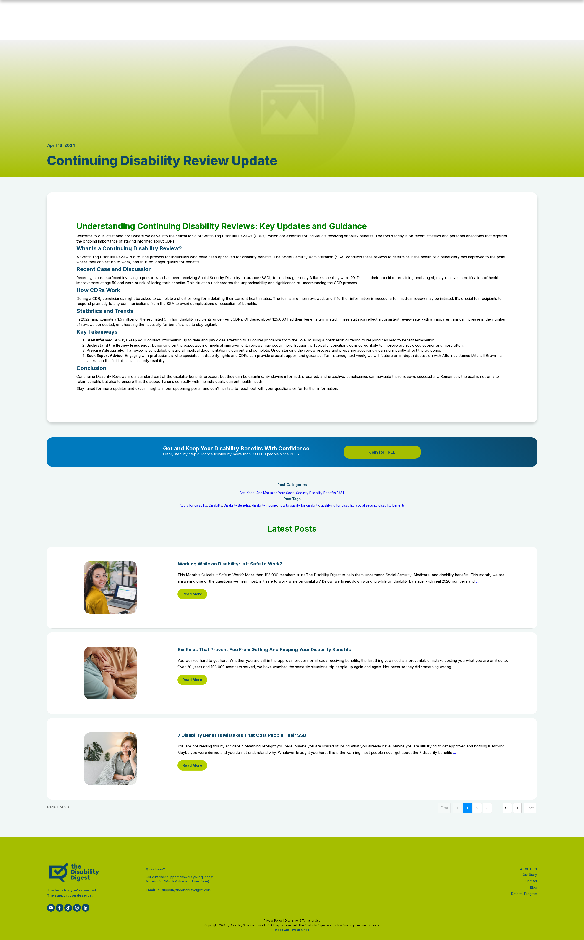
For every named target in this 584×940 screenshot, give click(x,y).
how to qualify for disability (299, 505)
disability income (264, 505)
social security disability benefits (380, 505)
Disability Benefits (237, 505)
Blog (533, 887)
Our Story (530, 875)
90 (507, 808)
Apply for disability (193, 505)
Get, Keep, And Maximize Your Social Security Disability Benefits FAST (292, 493)
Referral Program (524, 894)
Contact (531, 881)
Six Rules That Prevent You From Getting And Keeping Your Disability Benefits (292, 673)
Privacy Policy (273, 920)
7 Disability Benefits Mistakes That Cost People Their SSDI (292, 759)
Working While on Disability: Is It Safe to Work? (292, 587)
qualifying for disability (337, 505)
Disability (215, 505)
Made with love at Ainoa (292, 930)
